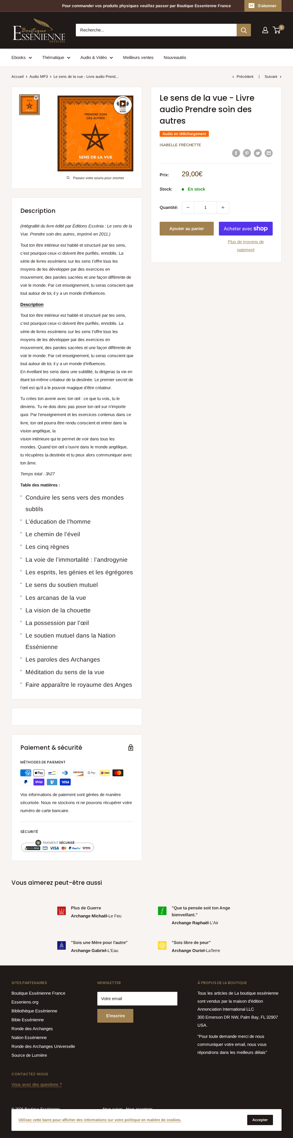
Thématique (53, 57)
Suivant (271, 76)
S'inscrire (115, 1015)
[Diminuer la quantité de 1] (188, 207)
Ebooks (18, 57)
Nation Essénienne (29, 1037)
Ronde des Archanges (32, 1028)
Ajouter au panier (186, 228)
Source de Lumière (29, 1055)
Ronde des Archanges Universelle (43, 1046)
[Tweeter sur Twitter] (258, 153)
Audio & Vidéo (93, 57)
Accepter (260, 1120)
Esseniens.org (24, 1002)
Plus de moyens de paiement (246, 245)
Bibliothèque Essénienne (34, 1010)
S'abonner (267, 5)
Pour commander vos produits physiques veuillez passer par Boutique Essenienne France (146, 5)
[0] (276, 30)
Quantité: (169, 207)
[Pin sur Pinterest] (247, 153)
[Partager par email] (269, 153)
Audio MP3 (38, 76)
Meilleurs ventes (138, 57)
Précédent (245, 76)
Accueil (17, 76)
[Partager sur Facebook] (236, 153)
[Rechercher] (244, 30)
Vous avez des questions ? (36, 1084)
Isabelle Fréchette (180, 145)
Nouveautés (175, 57)
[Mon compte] (265, 30)
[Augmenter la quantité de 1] (223, 207)
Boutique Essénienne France (38, 993)
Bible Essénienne (27, 1019)
